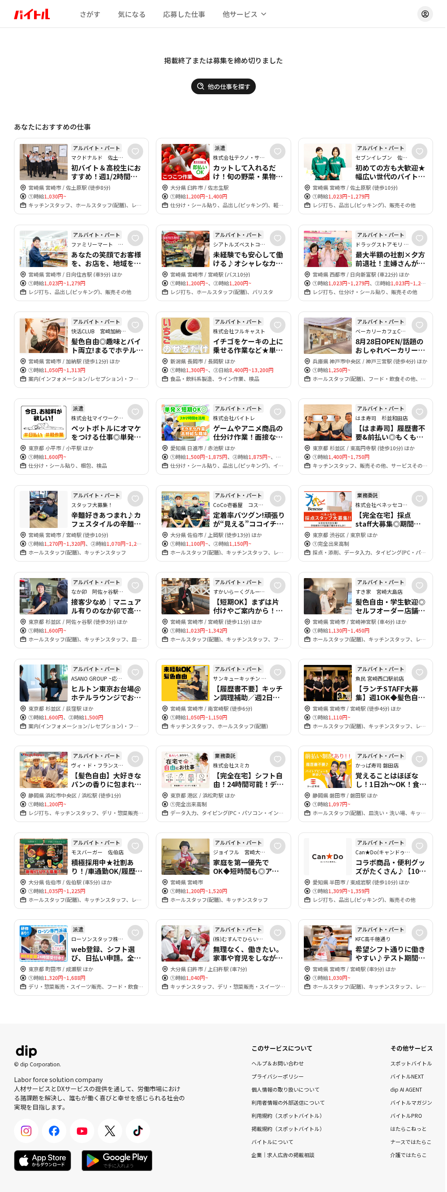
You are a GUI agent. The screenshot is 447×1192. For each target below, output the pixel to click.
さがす (89, 14)
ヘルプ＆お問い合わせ (277, 1063)
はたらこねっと (408, 1128)
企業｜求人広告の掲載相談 (282, 1154)
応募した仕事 (184, 14)
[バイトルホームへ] (32, 14)
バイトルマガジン (411, 1102)
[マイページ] (425, 14)
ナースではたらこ (411, 1141)
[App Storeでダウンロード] (42, 1160)
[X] (110, 1131)
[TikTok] (138, 1131)
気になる (132, 14)
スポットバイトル (411, 1063)
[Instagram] (26, 1131)
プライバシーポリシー (277, 1076)
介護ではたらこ (408, 1154)
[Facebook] (54, 1131)
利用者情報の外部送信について (288, 1102)
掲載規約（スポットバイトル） (288, 1128)
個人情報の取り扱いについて (285, 1089)
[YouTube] (82, 1131)
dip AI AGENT (406, 1089)
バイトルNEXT (407, 1076)
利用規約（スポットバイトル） (288, 1115)
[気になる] (135, 151)
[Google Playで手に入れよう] (117, 1160)
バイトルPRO (406, 1115)
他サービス (240, 14)
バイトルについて (272, 1141)
